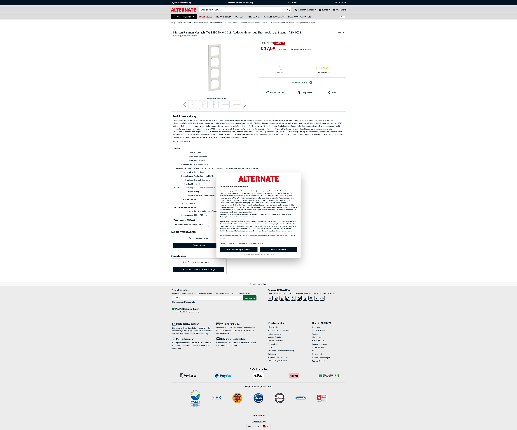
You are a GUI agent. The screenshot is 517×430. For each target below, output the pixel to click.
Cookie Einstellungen (321, 357)
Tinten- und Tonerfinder (278, 357)
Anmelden (250, 298)
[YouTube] (316, 298)
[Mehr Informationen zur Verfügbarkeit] (311, 82)
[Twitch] (322, 298)
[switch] (342, 17)
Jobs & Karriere (318, 330)
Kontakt (342, 2)
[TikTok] (287, 298)
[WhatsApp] (305, 298)
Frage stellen (199, 245)
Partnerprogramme (320, 344)
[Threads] (282, 298)
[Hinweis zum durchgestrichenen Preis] (264, 43)
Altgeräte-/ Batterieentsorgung (281, 350)
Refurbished (223, 16)
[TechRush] (310, 298)
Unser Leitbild (318, 347)
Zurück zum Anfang (258, 284)
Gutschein (272, 354)
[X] (293, 298)
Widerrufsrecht (274, 337)
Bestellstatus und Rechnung (279, 330)
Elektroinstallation (183, 22)
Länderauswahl (258, 421)
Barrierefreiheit (318, 361)
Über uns (316, 327)
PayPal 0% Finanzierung (181, 2)
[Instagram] (276, 298)
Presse (315, 334)
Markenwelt (317, 337)
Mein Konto (273, 327)
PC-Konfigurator (273, 16)
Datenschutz (189, 302)
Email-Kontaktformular (240, 330)
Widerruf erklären (275, 340)
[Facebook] (270, 298)
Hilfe (335, 2)
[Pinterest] (299, 298)
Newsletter (292, 2)
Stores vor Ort (318, 340)
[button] (185, 104)
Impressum (259, 415)
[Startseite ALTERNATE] (183, 9)
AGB (314, 350)
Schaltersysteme (201, 22)
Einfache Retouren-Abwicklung (240, 2)
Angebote (253, 16)
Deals (205, 16)
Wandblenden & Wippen (220, 22)
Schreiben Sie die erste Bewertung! (199, 269)
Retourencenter (274, 334)
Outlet (239, 16)
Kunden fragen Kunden (277, 361)
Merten (341, 32)
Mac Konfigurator (299, 16)
